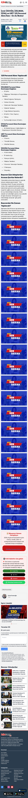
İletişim (3, 757)
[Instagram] (9, 787)
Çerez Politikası (5, 762)
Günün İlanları (4, 755)
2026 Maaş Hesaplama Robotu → (14, 549)
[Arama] (23, 2)
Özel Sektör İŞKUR (18, 779)
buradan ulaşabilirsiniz (7, 661)
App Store (15, 574)
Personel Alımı (4, 781)
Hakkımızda (4, 763)
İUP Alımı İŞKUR (18, 776)
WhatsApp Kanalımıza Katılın (15, 582)
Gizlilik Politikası (5, 760)
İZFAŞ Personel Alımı (6, 589)
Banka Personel (5, 773)
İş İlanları (16, 775)
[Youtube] (12, 787)
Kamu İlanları (4, 754)
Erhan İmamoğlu (12, 595)
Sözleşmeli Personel (6, 771)
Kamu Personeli (5, 770)
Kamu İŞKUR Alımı (5, 778)
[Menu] (26, 2)
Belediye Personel (18, 770)
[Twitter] (5, 787)
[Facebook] (2, 787)
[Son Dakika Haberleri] (20, 2)
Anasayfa (3, 6)
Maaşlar (16, 778)
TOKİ (15, 781)
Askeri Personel (18, 771)
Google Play (15, 571)
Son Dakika (4, 752)
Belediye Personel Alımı (11, 6)
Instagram (15, 578)
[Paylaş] (20, 21)
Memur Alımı (4, 779)
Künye (2, 758)
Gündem (3, 775)
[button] (25, 611)
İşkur (2, 776)
